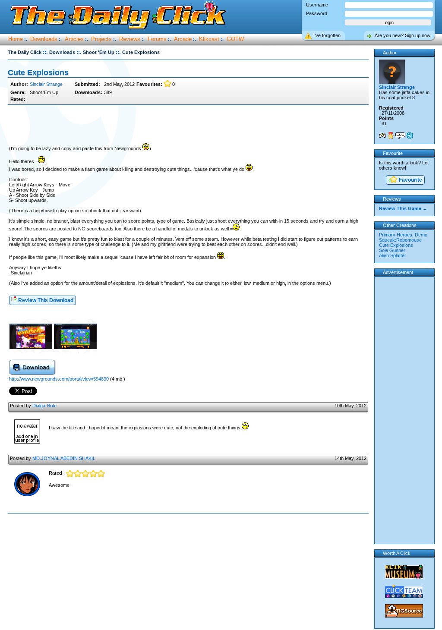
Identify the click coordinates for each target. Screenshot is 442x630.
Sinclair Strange (46, 84)
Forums (157, 39)
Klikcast (209, 39)
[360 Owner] (382, 135)
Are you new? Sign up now (402, 35)
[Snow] (410, 135)
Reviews (129, 39)
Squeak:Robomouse (400, 240)
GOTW (235, 39)
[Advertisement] (188, 124)
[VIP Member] (390, 135)
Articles (74, 39)
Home (15, 39)
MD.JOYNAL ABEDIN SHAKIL (63, 458)
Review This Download (45, 300)
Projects (101, 39)
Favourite (410, 180)
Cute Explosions (396, 245)
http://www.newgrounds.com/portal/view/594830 (59, 378)
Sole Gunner (392, 250)
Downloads (43, 39)
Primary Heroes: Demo (403, 234)
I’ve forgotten (327, 35)
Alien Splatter (392, 255)
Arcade (183, 39)
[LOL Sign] (400, 135)
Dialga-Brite (44, 405)
